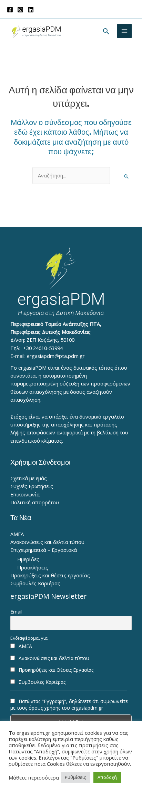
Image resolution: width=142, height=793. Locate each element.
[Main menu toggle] (124, 31)
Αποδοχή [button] (107, 777)
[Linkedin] (31, 10)
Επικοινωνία (25, 494)
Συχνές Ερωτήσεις (31, 486)
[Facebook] (10, 10)
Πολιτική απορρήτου (34, 502)
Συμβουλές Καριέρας (35, 583)
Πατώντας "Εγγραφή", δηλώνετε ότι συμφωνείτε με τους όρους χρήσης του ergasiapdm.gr (69, 704)
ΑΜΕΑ (17, 534)
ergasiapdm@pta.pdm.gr (56, 355)
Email (16, 611)
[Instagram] (20, 10)
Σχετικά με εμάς (28, 478)
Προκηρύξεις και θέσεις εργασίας (50, 575)
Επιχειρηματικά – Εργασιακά (43, 549)
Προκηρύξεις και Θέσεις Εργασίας (55, 670)
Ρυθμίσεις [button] (75, 777)
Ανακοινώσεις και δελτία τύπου (47, 541)
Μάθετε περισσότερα (34, 777)
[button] (106, 31)
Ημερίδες (28, 559)
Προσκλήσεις (32, 567)
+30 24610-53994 (43, 347)
